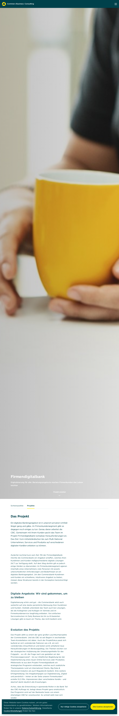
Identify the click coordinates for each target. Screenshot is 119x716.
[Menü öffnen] (115, 4)
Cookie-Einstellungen (13, 711)
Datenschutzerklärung (31, 708)
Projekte (31, 506)
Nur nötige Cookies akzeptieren (74, 707)
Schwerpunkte (17, 506)
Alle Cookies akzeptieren (103, 707)
